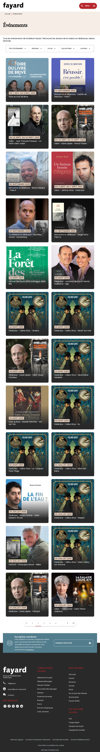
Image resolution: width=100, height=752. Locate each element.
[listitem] (5, 706)
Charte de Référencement (80, 740)
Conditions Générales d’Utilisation (38, 740)
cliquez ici (30, 650)
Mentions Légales (16, 740)
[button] (17, 48)
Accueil (7, 14)
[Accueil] (13, 6)
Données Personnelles (61, 740)
